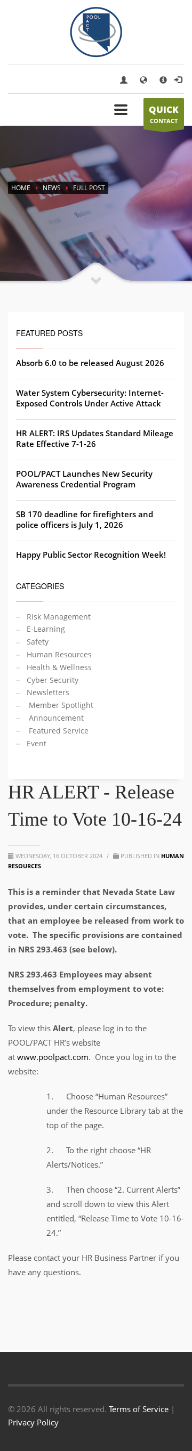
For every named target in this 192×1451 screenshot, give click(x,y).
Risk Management (59, 617)
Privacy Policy (33, 1422)
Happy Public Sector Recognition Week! (91, 554)
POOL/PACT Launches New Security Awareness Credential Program (84, 479)
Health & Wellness (59, 667)
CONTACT (164, 114)
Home (20, 187)
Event (36, 743)
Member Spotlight (60, 705)
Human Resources (59, 654)
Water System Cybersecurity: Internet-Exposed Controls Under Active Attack (90, 398)
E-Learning (46, 629)
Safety (38, 642)
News (52, 187)
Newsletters (48, 692)
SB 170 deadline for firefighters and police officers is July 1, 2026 (84, 519)
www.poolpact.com (53, 1056)
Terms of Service (139, 1409)
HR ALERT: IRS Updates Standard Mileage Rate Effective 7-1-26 (94, 438)
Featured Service (58, 731)
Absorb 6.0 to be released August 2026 (90, 362)
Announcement (55, 718)
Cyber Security (52, 680)
